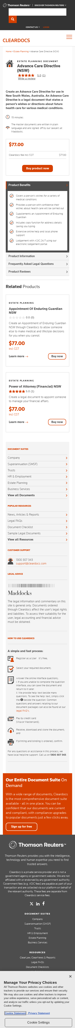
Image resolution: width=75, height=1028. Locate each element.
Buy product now (37, 168)
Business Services (19, 489)
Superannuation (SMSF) (23, 464)
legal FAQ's (22, 710)
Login (46, 27)
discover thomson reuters (49, 5)
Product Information (21, 256)
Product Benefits (19, 185)
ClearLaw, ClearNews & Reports (37, 957)
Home (9, 51)
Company (14, 457)
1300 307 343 (24, 560)
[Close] (70, 976)
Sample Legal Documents (24, 533)
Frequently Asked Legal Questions (31, 264)
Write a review (26, 78)
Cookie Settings (38, 1022)
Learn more (17, 356)
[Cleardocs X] (31, 904)
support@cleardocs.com (31, 563)
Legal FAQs (15, 521)
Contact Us (32, 27)
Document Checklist (20, 527)
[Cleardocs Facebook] (43, 903)
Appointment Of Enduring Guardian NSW (35, 311)
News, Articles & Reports (23, 514)
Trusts (11, 470)
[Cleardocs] (17, 6)
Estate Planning (20, 51)
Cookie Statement (15, 1013)
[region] (37, 999)
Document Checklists (37, 966)
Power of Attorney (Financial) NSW (35, 386)
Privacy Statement (38, 1013)
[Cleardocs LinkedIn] (38, 904)
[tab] (37, 185)
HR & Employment (19, 476)
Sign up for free (21, 826)
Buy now (57, 356)
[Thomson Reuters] (37, 844)
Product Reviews (19, 271)
